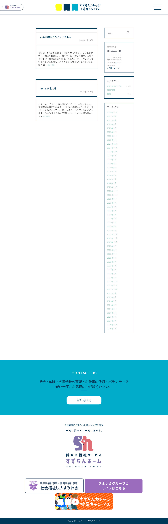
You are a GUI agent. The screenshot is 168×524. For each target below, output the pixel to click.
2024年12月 (112, 144)
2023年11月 (112, 191)
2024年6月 (112, 168)
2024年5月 (112, 171)
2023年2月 (112, 227)
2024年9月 (112, 156)
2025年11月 (112, 113)
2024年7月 (112, 164)
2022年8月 (112, 250)
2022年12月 (112, 234)
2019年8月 (112, 329)
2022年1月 (112, 278)
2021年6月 (112, 305)
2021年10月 (112, 289)
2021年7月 (112, 301)
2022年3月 (112, 270)
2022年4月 (112, 266)
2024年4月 (112, 175)
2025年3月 (112, 132)
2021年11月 (112, 286)
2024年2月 (112, 179)
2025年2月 (112, 136)
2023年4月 (112, 219)
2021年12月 (112, 282)
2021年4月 (112, 313)
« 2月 (109, 68)
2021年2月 (112, 321)
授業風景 (111, 90)
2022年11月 (112, 238)
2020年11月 (112, 325)
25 (116, 62)
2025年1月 (112, 140)
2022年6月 (112, 258)
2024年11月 (112, 148)
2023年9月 (112, 199)
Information (114, 86)
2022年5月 (112, 262)
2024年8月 (112, 160)
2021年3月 (112, 317)
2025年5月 (112, 128)
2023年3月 (112, 223)
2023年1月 (112, 230)
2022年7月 (112, 254)
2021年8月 (112, 297)
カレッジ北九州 (48, 88)
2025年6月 (112, 124)
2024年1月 (112, 183)
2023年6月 (112, 211)
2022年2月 (112, 274)
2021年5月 (112, 309)
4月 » (116, 68)
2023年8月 (112, 203)
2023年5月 (112, 215)
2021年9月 (112, 293)
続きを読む (51, 65)
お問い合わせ (84, 400)
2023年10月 (112, 195)
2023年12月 (112, 187)
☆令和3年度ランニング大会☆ (55, 37)
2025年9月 (112, 116)
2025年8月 (112, 120)
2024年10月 (112, 152)
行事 (109, 94)
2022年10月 (112, 242)
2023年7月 (112, 207)
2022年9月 (112, 246)
